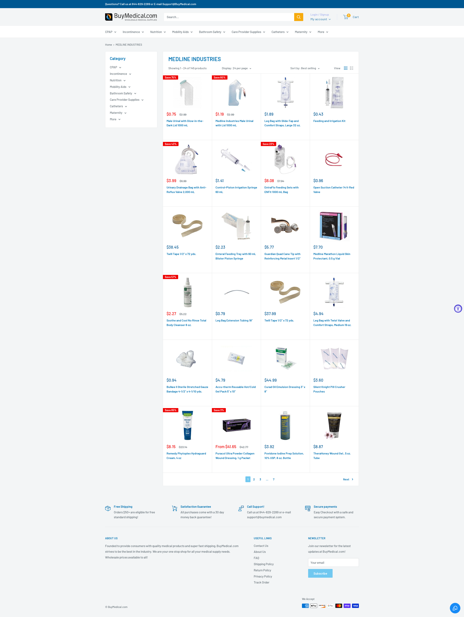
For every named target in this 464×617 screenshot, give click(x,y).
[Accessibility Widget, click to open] (458, 308)
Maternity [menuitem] (301, 31)
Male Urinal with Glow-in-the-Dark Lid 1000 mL (185, 123)
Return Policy (262, 570)
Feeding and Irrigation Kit (329, 120)
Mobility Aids (118, 86)
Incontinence (119, 73)
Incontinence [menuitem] (131, 31)
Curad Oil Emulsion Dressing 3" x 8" (284, 389)
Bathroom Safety (121, 93)
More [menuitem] (321, 31)
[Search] (298, 17)
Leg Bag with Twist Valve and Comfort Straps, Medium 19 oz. (332, 323)
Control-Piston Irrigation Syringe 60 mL (236, 190)
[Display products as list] (351, 68)
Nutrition (116, 80)
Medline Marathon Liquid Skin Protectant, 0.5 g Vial (331, 256)
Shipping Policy (264, 564)
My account (319, 19)
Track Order (261, 582)
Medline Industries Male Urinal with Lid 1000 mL (234, 123)
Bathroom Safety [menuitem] (210, 31)
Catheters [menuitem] (278, 31)
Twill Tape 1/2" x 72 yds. (181, 253)
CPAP (114, 67)
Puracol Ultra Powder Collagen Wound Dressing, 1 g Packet (235, 456)
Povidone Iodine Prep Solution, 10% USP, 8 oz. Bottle (284, 456)
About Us (260, 551)
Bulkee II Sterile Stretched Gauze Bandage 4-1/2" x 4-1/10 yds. (187, 389)
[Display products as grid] (345, 68)
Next (346, 479)
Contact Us (261, 545)
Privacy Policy (263, 576)
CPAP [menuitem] (108, 31)
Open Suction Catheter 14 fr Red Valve (333, 190)
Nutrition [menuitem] (156, 31)
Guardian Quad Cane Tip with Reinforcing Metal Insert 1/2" (282, 256)
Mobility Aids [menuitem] (180, 31)
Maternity (116, 112)
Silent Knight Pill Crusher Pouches (329, 389)
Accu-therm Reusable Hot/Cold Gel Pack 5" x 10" (236, 389)
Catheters (116, 106)
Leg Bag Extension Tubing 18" (234, 320)
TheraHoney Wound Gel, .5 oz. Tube (332, 456)
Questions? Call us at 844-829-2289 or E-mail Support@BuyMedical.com (150, 4)
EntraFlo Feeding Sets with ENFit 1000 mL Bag (281, 190)
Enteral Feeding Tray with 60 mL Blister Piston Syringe (236, 256)
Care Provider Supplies (125, 99)
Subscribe (320, 573)
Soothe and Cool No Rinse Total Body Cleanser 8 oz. (186, 323)
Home (108, 44)
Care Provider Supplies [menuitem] (246, 31)
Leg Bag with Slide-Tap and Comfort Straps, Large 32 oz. (282, 123)
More (113, 119)
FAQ (256, 558)
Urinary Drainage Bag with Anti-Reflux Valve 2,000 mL (186, 190)
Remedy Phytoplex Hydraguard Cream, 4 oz (186, 456)
